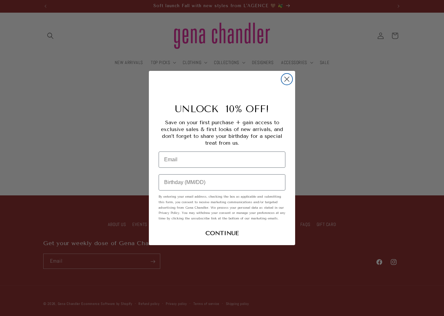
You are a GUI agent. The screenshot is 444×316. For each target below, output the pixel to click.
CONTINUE (222, 233)
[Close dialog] (287, 79)
